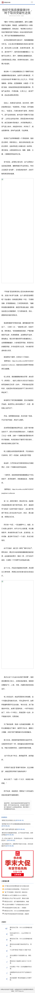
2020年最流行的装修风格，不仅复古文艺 (16, 889)
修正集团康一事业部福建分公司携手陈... (21, 979)
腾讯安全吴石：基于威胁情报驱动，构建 (16, 901)
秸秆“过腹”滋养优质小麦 (9, 829)
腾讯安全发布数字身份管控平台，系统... (21, 945)
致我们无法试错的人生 (8, 820)
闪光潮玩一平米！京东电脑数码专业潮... (21, 967)
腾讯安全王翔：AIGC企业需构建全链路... (21, 928)
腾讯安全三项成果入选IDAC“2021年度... (20, 962)
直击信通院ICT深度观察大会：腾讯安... (20, 956)
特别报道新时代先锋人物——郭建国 (15, 907)
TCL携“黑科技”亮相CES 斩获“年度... (21, 950)
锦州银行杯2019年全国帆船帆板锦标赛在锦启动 (16, 824)
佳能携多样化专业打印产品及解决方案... (21, 973)
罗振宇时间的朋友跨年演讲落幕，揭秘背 (16, 914)
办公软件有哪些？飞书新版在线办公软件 (16, 904)
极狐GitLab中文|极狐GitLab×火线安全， (16, 895)
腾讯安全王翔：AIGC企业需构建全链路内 (16, 911)
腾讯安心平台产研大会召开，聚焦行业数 (16, 898)
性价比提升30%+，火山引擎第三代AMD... (20, 934)
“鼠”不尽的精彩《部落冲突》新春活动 (15, 892)
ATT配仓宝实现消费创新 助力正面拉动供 (16, 886)
